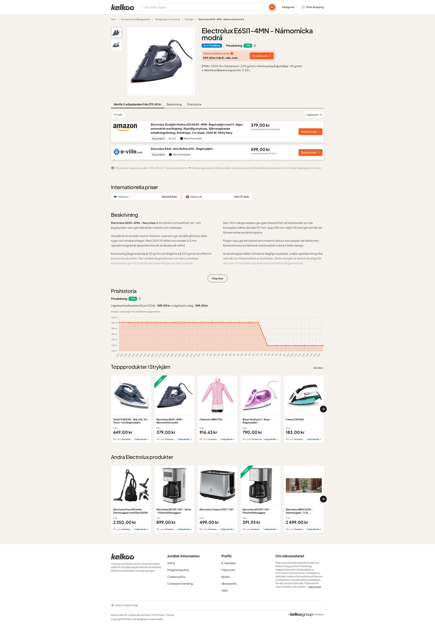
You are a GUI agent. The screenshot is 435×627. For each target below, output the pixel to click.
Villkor (171, 563)
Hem (113, 19)
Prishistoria (194, 104)
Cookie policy (176, 576)
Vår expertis (228, 583)
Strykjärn (189, 19)
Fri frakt (118, 114)
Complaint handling (180, 583)
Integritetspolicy (178, 570)
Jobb (224, 590)
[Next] (323, 409)
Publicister (228, 570)
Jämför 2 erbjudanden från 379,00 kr (137, 104)
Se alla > (318, 367)
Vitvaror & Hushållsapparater (135, 19)
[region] (217, 409)
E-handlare (228, 563)
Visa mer (217, 278)
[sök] (272, 7)
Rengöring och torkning (167, 19)
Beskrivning (174, 104)
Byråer (225, 576)
